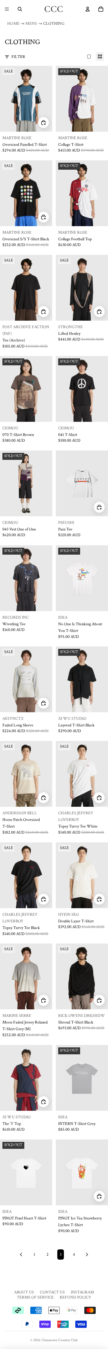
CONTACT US (52, 1292)
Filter (18, 56)
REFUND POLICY (75, 1297)
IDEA (63, 617)
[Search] (19, 9)
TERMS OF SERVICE (35, 1297)
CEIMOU (10, 428)
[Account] (87, 9)
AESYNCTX (12, 718)
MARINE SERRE (16, 1015)
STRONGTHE (70, 326)
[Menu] (7, 9)
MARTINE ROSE (17, 137)
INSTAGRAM (82, 1292)
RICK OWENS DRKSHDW (81, 1015)
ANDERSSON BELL (19, 813)
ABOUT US (24, 1292)
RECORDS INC (15, 617)
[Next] (87, 1254)
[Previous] (21, 1254)
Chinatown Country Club (59, 1340)
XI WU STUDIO (72, 718)
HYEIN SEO (68, 914)
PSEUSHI (66, 522)
